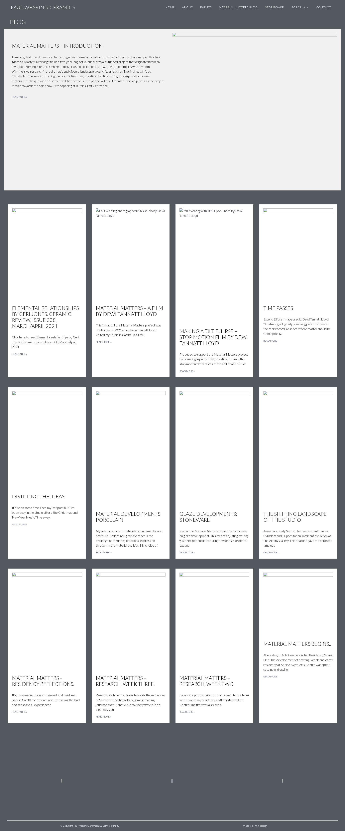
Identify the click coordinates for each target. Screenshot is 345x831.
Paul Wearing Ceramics (43, 7)
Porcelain (300, 7)
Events (206, 7)
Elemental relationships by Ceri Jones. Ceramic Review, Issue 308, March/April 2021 (45, 317)
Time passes (278, 308)
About (187, 7)
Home (170, 7)
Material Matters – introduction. (58, 46)
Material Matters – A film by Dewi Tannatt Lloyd (129, 311)
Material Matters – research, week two (206, 681)
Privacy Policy (112, 825)
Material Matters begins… (297, 644)
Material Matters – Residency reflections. (43, 681)
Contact (323, 7)
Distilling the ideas (38, 496)
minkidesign (261, 825)
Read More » (19, 96)
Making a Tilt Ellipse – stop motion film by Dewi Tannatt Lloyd (213, 337)
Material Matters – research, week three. (125, 681)
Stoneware (274, 7)
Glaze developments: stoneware (208, 517)
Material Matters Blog (238, 7)
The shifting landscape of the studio (295, 517)
